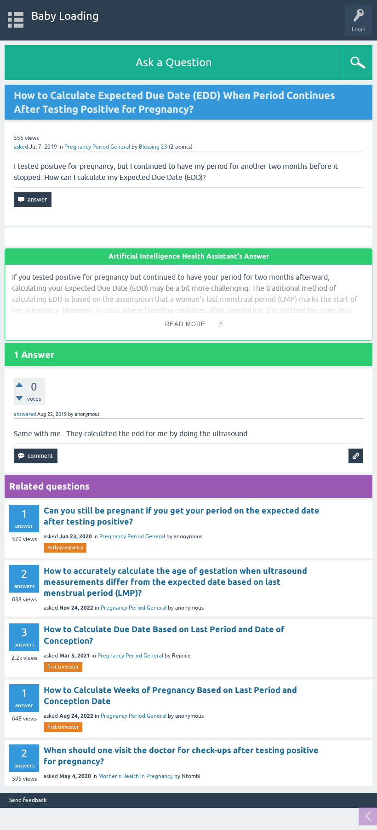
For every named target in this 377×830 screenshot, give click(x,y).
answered (25, 414)
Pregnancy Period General (97, 147)
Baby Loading (65, 16)
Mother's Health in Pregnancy (135, 776)
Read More (185, 324)
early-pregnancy (65, 547)
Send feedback (27, 800)
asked (21, 147)
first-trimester (63, 666)
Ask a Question (174, 62)
